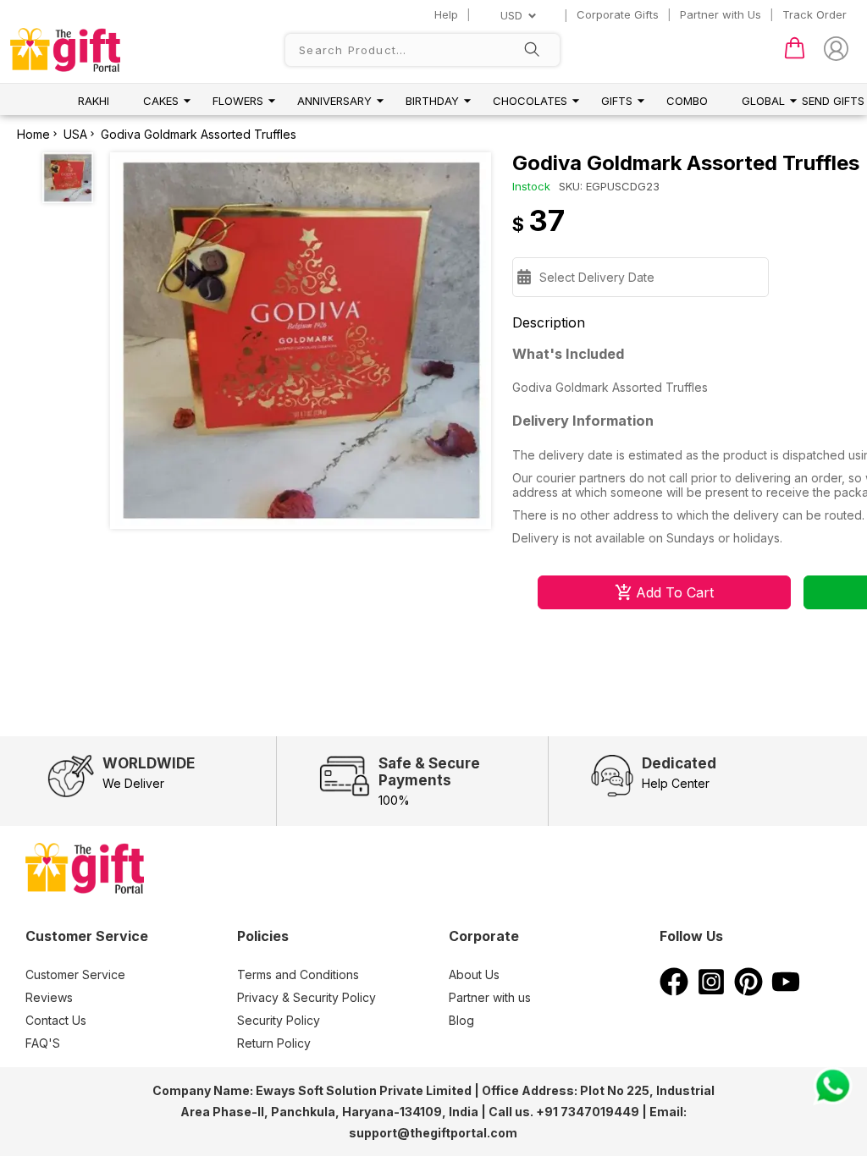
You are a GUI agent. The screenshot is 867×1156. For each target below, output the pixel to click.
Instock (531, 186)
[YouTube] (785, 991)
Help (446, 14)
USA (75, 134)
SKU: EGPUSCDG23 (609, 186)
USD (511, 15)
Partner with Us (720, 14)
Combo (687, 100)
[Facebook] (674, 991)
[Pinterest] (748, 991)
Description (548, 322)
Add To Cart (675, 592)
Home (33, 134)
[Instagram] (711, 991)
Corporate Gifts (618, 14)
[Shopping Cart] (794, 55)
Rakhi (93, 100)
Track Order (814, 14)
